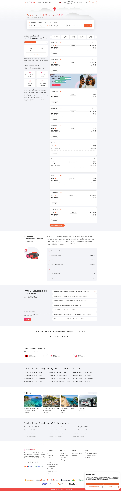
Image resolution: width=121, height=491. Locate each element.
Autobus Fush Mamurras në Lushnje (58, 375)
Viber (88, 457)
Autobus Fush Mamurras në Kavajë (82, 372)
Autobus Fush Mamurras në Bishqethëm (34, 378)
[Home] (29, 2)
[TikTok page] (36, 462)
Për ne (49, 457)
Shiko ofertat (56, 84)
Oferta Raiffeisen (51, 469)
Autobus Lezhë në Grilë (30, 430)
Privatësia (74, 455)
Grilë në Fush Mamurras (42, 42)
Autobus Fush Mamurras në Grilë (57, 430)
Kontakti (27, 319)
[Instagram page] (29, 462)
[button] (74, 292)
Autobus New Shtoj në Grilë (31, 427)
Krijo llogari (63, 460)
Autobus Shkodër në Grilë (80, 430)
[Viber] (85, 457)
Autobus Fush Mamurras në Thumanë (83, 378)
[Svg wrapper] (29, 480)
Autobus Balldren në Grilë (55, 427)
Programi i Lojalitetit (52, 464)
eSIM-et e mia (64, 455)
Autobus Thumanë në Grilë (56, 433)
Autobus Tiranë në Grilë (79, 433)
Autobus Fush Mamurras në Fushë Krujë (59, 378)
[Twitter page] (32, 462)
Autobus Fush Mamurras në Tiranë (33, 381)
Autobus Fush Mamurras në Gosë (82, 375)
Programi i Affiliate (52, 471)
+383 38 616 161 (91, 455)
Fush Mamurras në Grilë (30, 42)
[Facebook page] (25, 462)
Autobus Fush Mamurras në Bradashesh (59, 381)
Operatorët (45, 2)
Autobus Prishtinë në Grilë (55, 436)
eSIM (39, 2)
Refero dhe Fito (51, 466)
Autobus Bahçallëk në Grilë (80, 427)
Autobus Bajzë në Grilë (79, 436)
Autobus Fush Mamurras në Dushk (33, 375)
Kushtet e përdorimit (77, 453)
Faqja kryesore (27, 444)
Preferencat (63, 457)
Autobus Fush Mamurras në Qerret (33, 372)
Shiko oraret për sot (36, 54)
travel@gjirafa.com (92, 453)
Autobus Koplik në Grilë (30, 436)
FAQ (50, 2)
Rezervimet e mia (64, 453)
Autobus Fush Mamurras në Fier (81, 381)
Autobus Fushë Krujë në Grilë (31, 433)
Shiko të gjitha (92, 392)
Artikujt (49, 462)
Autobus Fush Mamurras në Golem (58, 372)
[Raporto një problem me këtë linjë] (92, 42)
